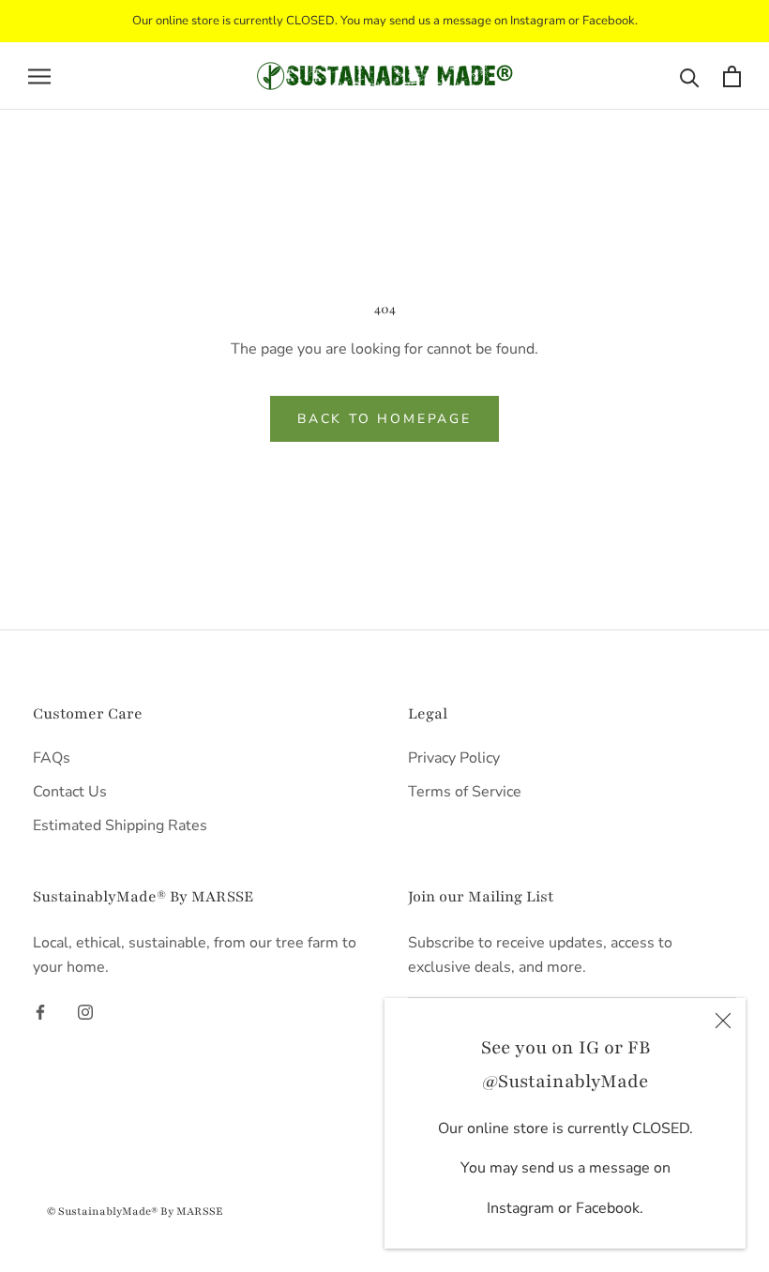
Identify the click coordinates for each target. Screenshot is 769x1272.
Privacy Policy (454, 758)
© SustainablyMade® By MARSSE (135, 1211)
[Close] (723, 1020)
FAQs (51, 758)
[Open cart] (732, 76)
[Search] (690, 76)
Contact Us (70, 791)
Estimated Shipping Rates (120, 825)
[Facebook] (40, 1011)
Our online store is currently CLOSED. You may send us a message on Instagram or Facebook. (385, 20)
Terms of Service (464, 791)
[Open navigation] (39, 76)
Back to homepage (384, 419)
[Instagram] (85, 1011)
